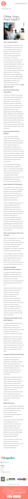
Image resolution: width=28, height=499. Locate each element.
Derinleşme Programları (21, 3)
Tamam (9, 496)
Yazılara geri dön (6, 8)
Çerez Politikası (17, 496)
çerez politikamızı (10, 490)
